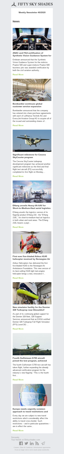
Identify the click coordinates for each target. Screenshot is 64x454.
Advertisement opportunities (41, 447)
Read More (18, 74)
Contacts (16, 447)
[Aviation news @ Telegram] (43, 444)
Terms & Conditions (26, 447)
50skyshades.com (32, 440)
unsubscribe (45, 450)
